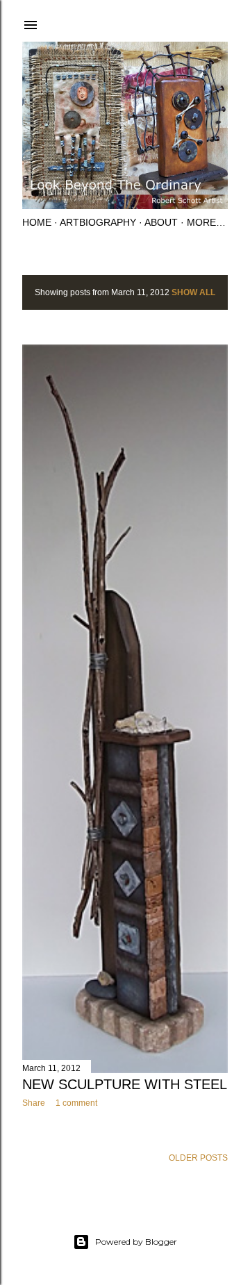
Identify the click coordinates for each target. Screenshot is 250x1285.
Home (36, 222)
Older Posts (198, 1158)
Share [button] (33, 1103)
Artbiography (98, 222)
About (161, 222)
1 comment (76, 1103)
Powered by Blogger (136, 1241)
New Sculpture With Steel (124, 1084)
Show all (193, 292)
